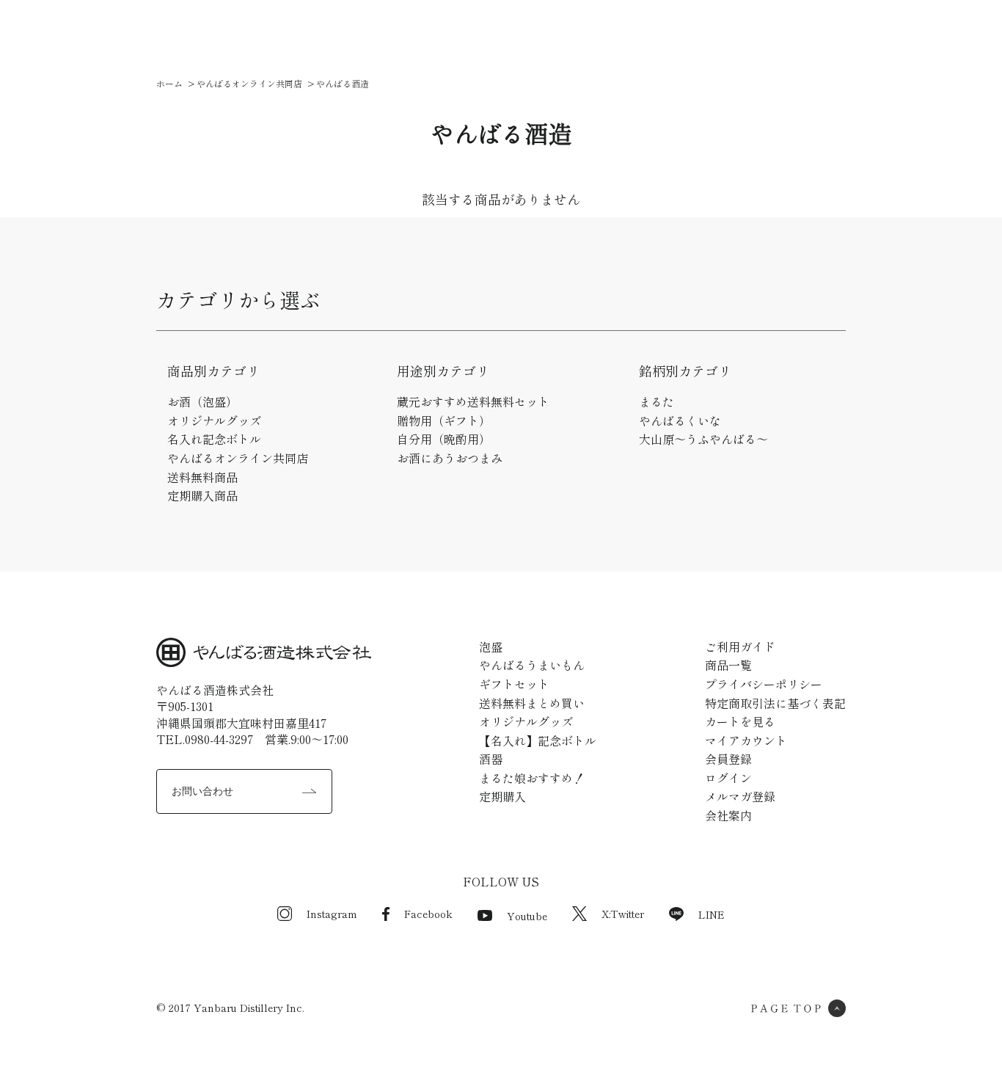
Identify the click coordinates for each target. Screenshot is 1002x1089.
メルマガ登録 (740, 796)
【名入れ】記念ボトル (537, 740)
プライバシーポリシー (763, 684)
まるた (656, 401)
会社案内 (646, 36)
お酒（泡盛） (202, 401)
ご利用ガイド (497, 36)
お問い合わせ (202, 791)
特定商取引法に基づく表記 (775, 703)
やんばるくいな (680, 420)
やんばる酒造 (342, 83)
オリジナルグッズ (214, 420)
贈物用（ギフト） (444, 420)
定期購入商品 (202, 495)
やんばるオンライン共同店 (249, 83)
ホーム (169, 83)
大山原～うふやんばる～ (703, 439)
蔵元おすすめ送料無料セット (473, 401)
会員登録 (728, 759)
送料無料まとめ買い (532, 703)
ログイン (728, 778)
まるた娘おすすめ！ (532, 778)
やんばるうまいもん (532, 665)
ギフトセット (514, 684)
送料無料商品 (202, 477)
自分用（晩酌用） (444, 439)
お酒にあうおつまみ (449, 458)
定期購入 (502, 796)
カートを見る (740, 721)
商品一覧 (402, 36)
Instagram (332, 913)
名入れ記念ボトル (214, 439)
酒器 (490, 759)
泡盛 (490, 646)
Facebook (428, 913)
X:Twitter (622, 913)
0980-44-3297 (219, 739)
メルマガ (578, 36)
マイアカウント (746, 740)
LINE (711, 914)
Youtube (527, 915)
